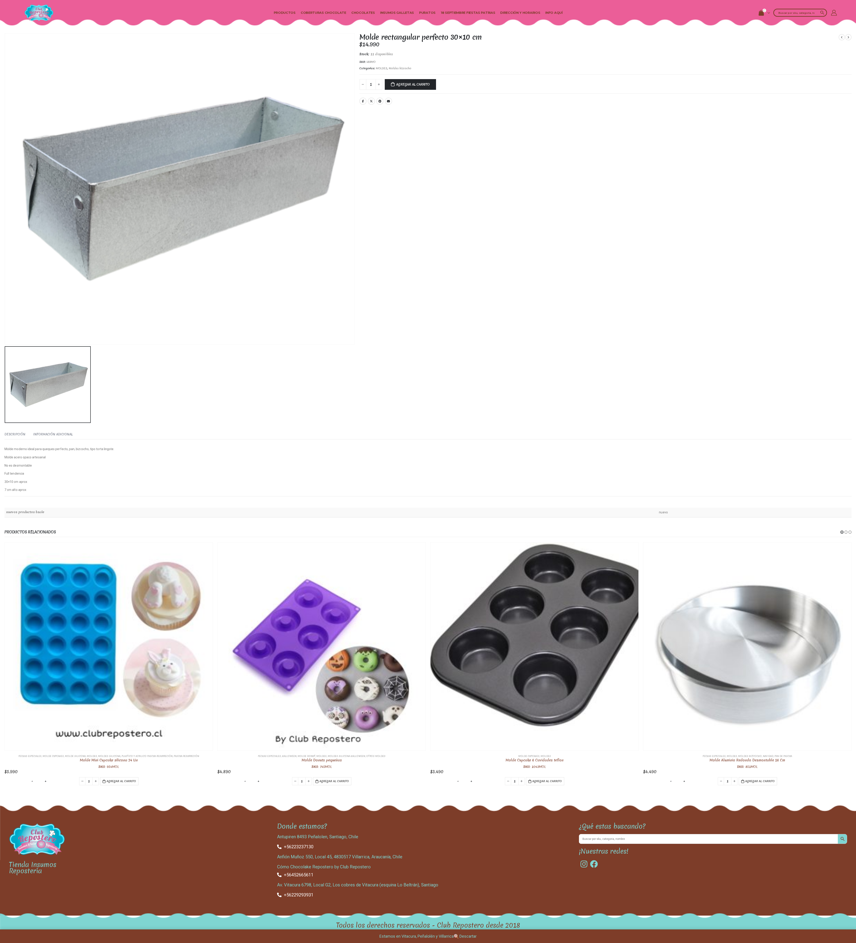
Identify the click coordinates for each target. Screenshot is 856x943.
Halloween (289, 756)
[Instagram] (584, 864)
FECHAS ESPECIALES (30, 756)
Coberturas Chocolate (323, 13)
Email (388, 101)
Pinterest (379, 101)
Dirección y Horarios (520, 13)
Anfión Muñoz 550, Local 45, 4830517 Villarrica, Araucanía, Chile (339, 856)
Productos (285, 13)
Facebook (362, 101)
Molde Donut (306, 756)
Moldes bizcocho (400, 68)
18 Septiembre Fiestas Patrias (468, 13)
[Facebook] (594, 864)
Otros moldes (375, 756)
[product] (109, 646)
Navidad (768, 756)
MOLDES (381, 68)
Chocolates (363, 13)
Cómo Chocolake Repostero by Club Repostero (324, 866)
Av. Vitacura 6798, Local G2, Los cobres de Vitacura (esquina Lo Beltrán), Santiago (357, 885)
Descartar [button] (468, 936)
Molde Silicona (75, 756)
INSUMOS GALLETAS (397, 13)
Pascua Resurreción (186, 756)
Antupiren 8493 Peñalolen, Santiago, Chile (317, 836)
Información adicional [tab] (53, 434)
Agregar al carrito (413, 84)
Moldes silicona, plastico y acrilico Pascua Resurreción (135, 756)
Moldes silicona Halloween (346, 756)
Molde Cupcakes (53, 756)
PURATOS (427, 13)
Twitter (371, 101)
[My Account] (833, 13)
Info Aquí (553, 13)
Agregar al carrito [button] (121, 781)
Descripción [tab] (14, 434)
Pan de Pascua (783, 756)
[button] (842, 532)
